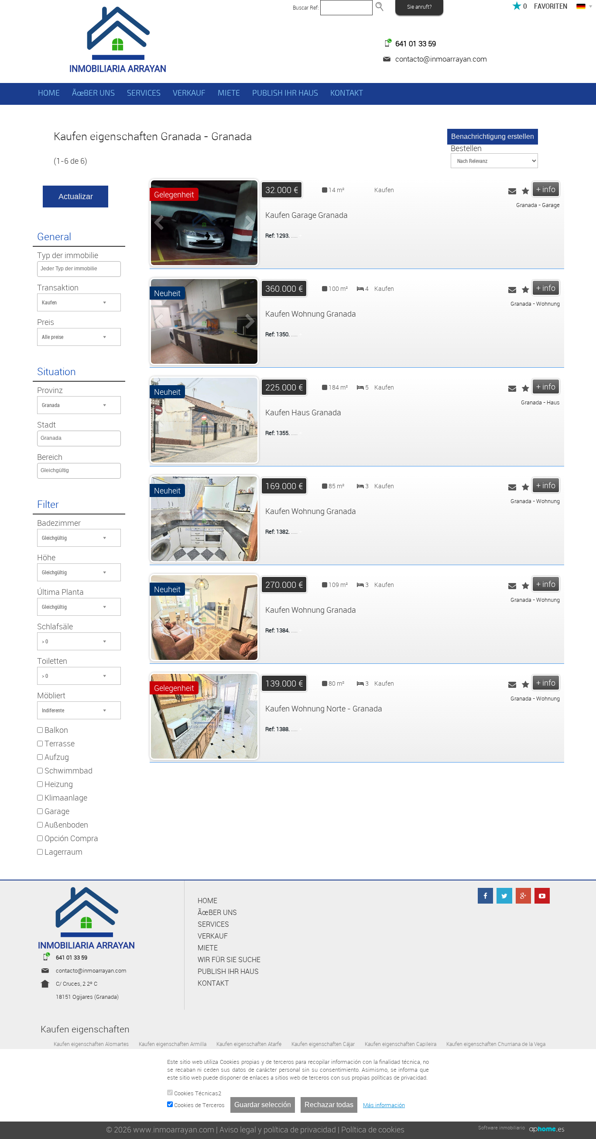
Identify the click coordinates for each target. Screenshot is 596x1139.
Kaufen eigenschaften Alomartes (91, 1043)
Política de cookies (372, 1129)
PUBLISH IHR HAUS (285, 93)
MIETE (229, 93)
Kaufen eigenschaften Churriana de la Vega (495, 1043)
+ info (545, 189)
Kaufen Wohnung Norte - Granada (323, 708)
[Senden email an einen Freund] (512, 191)
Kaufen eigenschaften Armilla (172, 1043)
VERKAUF (189, 93)
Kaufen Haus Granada (303, 412)
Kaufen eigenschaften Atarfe (248, 1043)
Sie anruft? (419, 6)
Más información (384, 1105)
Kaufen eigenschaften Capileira (400, 1043)
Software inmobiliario (501, 1127)
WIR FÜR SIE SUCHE (229, 959)
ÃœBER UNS (93, 93)
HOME (49, 93)
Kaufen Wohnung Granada (310, 313)
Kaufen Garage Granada (306, 215)
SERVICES (144, 93)
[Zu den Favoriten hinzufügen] (525, 191)
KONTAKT (346, 93)
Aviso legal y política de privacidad (277, 1129)
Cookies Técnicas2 (197, 1093)
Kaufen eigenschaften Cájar (323, 1043)
